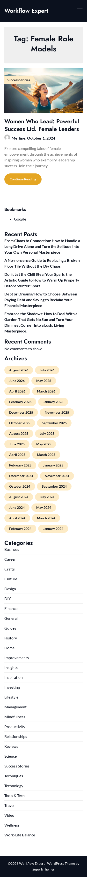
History (10, 638)
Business (11, 549)
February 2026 (20, 402)
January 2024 (53, 529)
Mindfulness (14, 716)
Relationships (15, 736)
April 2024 (17, 518)
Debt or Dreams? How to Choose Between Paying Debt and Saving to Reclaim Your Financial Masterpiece (40, 300)
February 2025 (20, 465)
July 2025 (47, 433)
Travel (9, 805)
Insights (11, 667)
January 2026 (53, 402)
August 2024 (18, 497)
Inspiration (13, 677)
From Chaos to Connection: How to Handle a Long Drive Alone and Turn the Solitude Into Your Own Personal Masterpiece (42, 246)
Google (20, 219)
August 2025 (18, 433)
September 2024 (54, 486)
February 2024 (20, 529)
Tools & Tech (14, 795)
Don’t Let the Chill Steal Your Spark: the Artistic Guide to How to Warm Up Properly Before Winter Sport (41, 280)
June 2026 (17, 381)
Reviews (11, 746)
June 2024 (17, 507)
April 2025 (17, 455)
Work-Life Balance (19, 835)
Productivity (14, 726)
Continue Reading (23, 179)
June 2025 (17, 444)
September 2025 (54, 423)
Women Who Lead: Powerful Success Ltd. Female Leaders (41, 125)
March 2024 (46, 518)
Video (9, 815)
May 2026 (43, 381)
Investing (12, 687)
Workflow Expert (26, 10)
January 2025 (53, 465)
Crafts (9, 569)
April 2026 (17, 391)
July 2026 (47, 370)
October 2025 (19, 423)
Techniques (13, 775)
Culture (10, 578)
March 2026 (46, 391)
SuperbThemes (43, 869)
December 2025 (21, 412)
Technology (13, 785)
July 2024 (47, 497)
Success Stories (16, 766)
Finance (10, 608)
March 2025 (46, 455)
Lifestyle (11, 697)
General (11, 618)
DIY (7, 598)
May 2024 (43, 507)
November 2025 (57, 412)
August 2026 (18, 370)
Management (15, 707)
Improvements (16, 657)
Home (9, 647)
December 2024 (21, 476)
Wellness (12, 825)
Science (10, 756)
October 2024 (19, 486)
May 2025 (43, 444)
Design (10, 588)
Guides (10, 628)
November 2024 (57, 476)
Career (10, 559)
